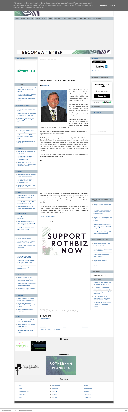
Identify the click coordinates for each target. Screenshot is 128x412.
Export (18, 235)
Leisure (86, 385)
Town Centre (20, 274)
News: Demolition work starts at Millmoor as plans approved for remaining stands (102, 211)
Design (21, 397)
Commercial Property (23, 105)
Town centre (87, 394)
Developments (56, 385)
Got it (112, 5)
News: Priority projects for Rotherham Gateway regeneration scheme (27, 305)
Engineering (47, 311)
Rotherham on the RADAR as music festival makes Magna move (26, 136)
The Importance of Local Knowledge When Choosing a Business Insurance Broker (102, 298)
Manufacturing (21, 213)
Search (38, 18)
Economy (19, 171)
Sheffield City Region (73, 311)
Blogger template (6, 410)
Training (18, 192)
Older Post (85, 327)
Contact (57, 18)
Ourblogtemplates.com (26, 410)
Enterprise (19, 148)
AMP (20, 385)
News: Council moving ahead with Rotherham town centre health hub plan (27, 89)
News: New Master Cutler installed (58, 80)
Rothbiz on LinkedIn (97, 71)
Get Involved (97, 18)
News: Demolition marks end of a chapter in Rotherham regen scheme (26, 330)
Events (75, 18)
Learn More (103, 5)
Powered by (97, 102)
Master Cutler (63, 311)
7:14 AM (47, 309)
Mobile (44, 18)
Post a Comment (45, 318)
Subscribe (30, 18)
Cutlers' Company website (47, 216)
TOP (126, 410)
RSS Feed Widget (102, 131)
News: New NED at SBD (24, 238)
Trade (64, 18)
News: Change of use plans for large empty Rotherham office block (26, 120)
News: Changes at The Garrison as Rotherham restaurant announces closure (26, 157)
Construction (22, 394)
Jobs (69, 18)
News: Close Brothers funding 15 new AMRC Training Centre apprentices (26, 262)
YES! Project (87, 397)
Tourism (18, 127)
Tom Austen (45, 85)
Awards (21, 388)
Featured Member (21, 58)
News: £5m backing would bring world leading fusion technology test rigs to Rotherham (26, 223)
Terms (50, 18)
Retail (18, 316)
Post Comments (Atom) (54, 329)
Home (17, 18)
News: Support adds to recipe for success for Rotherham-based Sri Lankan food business (27, 164)
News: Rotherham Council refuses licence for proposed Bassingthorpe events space (25, 279)
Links (89, 18)
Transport (19, 295)
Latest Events (96, 112)
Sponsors (82, 18)
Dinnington (55, 388)
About (23, 18)
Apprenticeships (21, 253)
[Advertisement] (64, 35)
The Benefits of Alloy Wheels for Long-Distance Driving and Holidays (102, 304)
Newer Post (43, 327)
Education (54, 394)
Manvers (86, 391)
